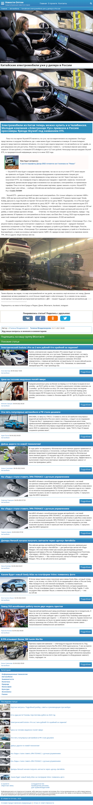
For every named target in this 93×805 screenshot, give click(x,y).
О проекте (52, 3)
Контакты (62, 3)
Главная (43, 3)
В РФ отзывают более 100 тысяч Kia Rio (22, 639)
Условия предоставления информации (16, 803)
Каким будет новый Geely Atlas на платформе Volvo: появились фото (38, 574)
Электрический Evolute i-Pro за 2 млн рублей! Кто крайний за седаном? (39, 347)
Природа (5, 684)
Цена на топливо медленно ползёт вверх (23, 379)
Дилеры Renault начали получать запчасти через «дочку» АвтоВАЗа (38, 540)
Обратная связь (7, 786)
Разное (4, 694)
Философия (6, 687)
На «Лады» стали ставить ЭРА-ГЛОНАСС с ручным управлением (35, 476)
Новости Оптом (14, 2)
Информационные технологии (15, 674)
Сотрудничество (37, 784)
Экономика (6, 692)
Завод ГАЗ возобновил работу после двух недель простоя (32, 606)
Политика (6, 682)
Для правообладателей (40, 787)
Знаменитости (8, 679)
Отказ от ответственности (44, 803)
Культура (5, 689)
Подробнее (86, 372)
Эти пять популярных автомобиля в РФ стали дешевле (30, 412)
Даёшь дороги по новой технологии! (21, 444)
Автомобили (5, 373)
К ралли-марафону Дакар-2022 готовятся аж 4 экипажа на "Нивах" (47, 164)
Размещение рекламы (40, 786)
